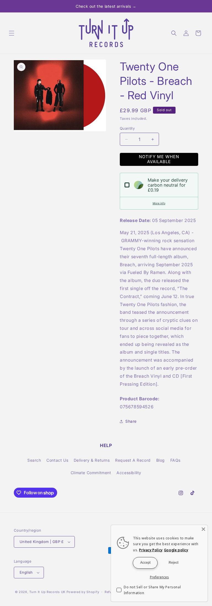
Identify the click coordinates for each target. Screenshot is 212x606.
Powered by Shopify (83, 592)
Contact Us (57, 460)
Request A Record (133, 460)
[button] (12, 33)
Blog (160, 460)
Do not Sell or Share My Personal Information (152, 590)
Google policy (176, 550)
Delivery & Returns (92, 460)
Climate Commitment (91, 472)
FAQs (175, 460)
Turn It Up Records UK (47, 592)
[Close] (203, 529)
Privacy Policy (150, 550)
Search (34, 460)
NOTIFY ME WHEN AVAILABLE (159, 159)
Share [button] (131, 421)
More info (159, 203)
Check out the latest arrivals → (106, 6)
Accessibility (128, 472)
